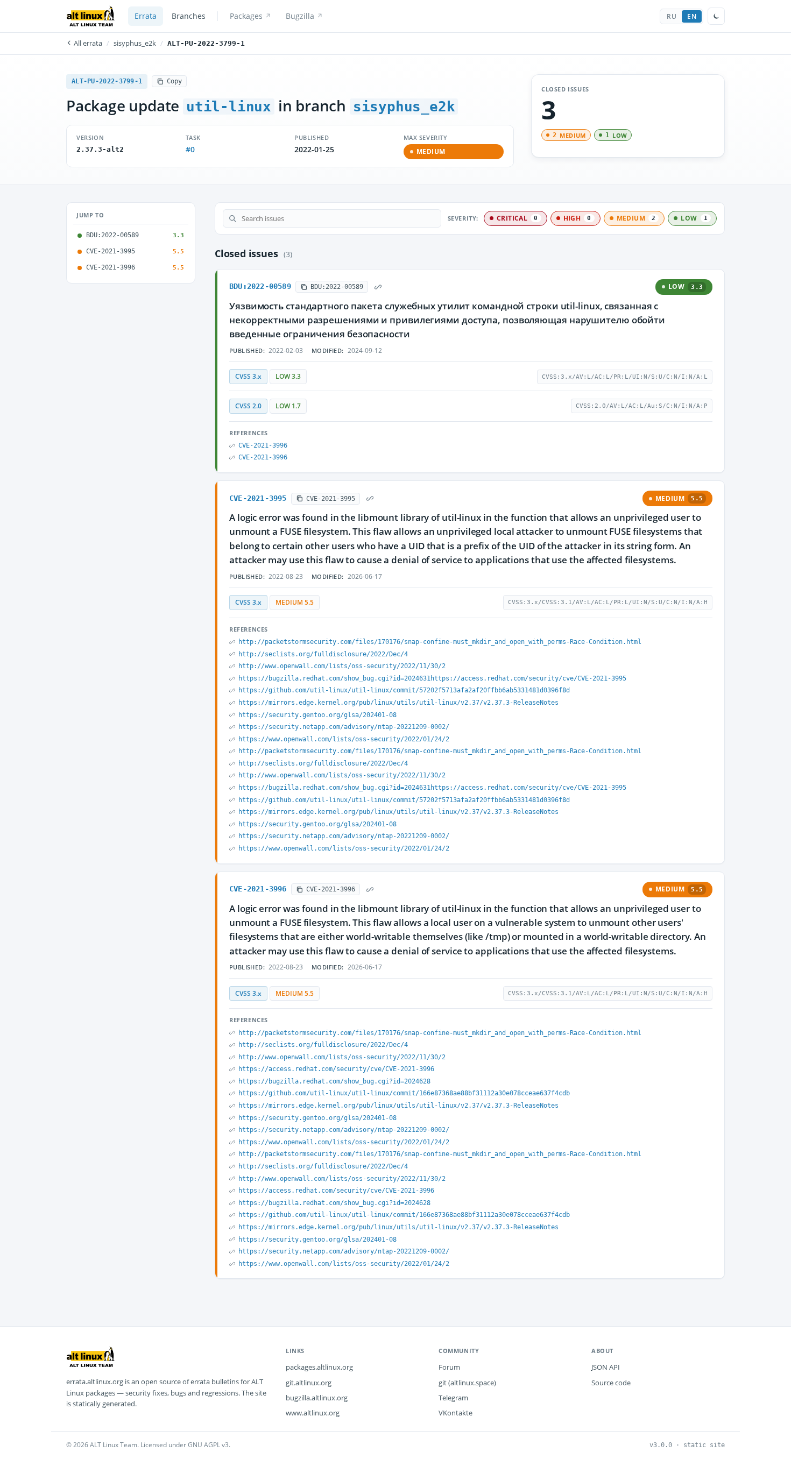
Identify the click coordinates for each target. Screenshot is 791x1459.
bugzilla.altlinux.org (317, 1398)
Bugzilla (300, 16)
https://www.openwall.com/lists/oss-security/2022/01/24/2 (343, 739)
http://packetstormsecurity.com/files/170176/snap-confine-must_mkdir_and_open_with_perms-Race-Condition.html (439, 642)
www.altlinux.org (313, 1413)
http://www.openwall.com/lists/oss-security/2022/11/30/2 (342, 666)
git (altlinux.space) (467, 1382)
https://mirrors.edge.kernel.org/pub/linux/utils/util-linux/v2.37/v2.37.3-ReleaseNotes (398, 702)
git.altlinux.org (308, 1382)
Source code (611, 1382)
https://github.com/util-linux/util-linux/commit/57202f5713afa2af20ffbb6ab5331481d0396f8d (404, 690)
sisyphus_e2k (135, 43)
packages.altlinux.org (319, 1367)
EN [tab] (691, 16)
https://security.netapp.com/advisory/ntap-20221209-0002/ (343, 727)
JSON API (605, 1367)
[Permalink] (378, 287)
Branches (189, 16)
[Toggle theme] (716, 16)
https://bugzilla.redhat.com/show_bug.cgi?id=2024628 (334, 1081)
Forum (449, 1367)
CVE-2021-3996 (262, 445)
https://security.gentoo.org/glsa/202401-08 (317, 715)
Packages (246, 16)
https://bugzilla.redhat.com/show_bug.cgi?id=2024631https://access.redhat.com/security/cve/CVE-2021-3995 (432, 678)
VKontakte (455, 1413)
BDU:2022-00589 (260, 286)
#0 (190, 149)
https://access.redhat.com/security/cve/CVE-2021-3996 (336, 1069)
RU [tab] (671, 16)
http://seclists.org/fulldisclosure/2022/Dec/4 (323, 654)
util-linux (228, 106)
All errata (87, 43)
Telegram (453, 1398)
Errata (146, 16)
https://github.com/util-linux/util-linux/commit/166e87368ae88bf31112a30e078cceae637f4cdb (404, 1093)
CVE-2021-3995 (258, 498)
